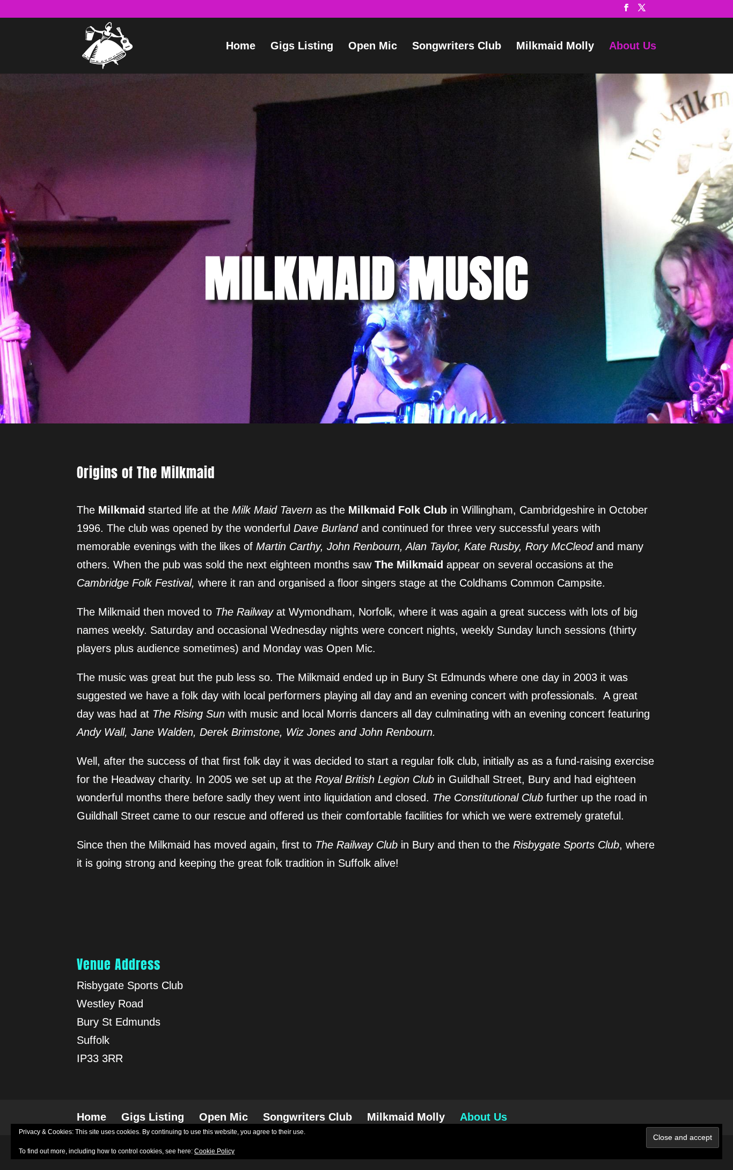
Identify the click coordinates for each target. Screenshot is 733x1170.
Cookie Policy (214, 1151)
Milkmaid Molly (555, 47)
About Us (632, 47)
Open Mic (372, 47)
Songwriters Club (456, 47)
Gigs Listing (301, 47)
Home (240, 47)
